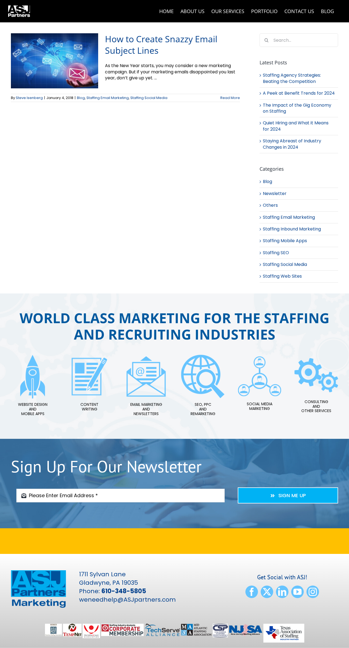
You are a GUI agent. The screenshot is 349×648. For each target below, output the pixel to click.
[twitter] (267, 592)
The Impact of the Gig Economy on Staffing (297, 108)
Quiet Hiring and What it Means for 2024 (296, 126)
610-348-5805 (123, 591)
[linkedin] (282, 592)
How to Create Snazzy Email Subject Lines (161, 44)
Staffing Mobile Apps (285, 241)
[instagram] (312, 592)
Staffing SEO (276, 253)
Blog (81, 97)
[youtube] (297, 592)
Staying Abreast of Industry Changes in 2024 (292, 144)
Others (270, 205)
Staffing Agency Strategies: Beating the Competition (292, 78)
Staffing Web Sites (282, 276)
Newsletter (275, 194)
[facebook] (251, 592)
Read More (230, 97)
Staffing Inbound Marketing (292, 229)
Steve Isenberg (29, 97)
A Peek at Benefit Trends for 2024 (299, 93)
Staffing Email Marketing (107, 97)
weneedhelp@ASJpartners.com (127, 599)
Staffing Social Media (148, 97)
